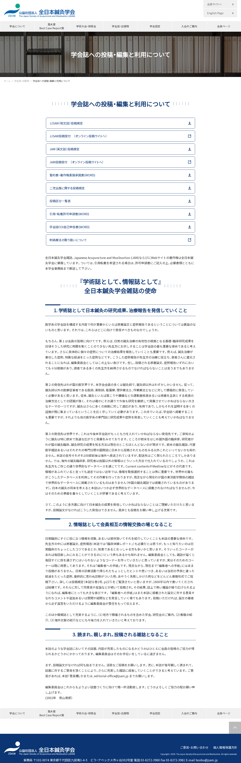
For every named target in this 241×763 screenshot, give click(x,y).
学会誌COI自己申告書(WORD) (70, 227)
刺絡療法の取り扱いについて (68, 240)
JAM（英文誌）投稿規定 (66, 149)
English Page (215, 13)
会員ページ (223, 26)
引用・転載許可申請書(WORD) (69, 214)
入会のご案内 (189, 26)
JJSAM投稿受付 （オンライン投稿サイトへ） (78, 136)
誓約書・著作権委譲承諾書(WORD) (72, 175)
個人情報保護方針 (225, 747)
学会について (17, 26)
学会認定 (155, 26)
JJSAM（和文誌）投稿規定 (66, 123)
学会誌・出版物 (120, 26)
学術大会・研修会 (86, 26)
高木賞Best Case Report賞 (51, 26)
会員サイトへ (214, 4)
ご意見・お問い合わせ (194, 747)
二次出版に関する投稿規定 (67, 188)
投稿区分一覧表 (60, 201)
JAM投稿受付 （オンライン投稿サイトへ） (77, 162)
